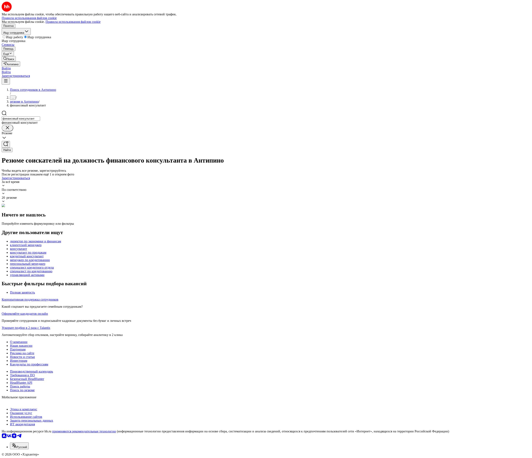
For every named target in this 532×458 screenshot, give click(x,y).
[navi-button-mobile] (6, 81)
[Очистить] (7, 128)
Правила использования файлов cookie (73, 21)
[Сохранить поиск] (6, 144)
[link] (9, 58)
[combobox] (21, 118)
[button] (6, 68)
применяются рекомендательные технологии (84, 431)
